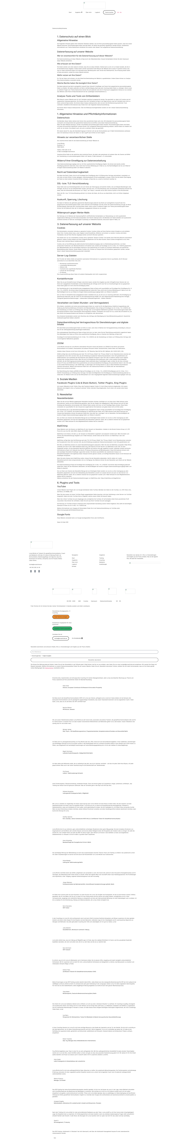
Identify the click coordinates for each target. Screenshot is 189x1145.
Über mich (88, 12)
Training (101, 558)
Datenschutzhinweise (106, 601)
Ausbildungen (103, 564)
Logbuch (97, 12)
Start (70, 12)
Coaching (102, 560)
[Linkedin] (35, 571)
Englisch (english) (47, 655)
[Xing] (39, 571)
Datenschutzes (49, 668)
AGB (79, 601)
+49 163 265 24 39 (34, 567)
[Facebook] (31, 571)
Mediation (102, 562)
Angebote (78, 12)
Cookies (85, 601)
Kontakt (74, 566)
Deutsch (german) (36, 655)
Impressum (94, 601)
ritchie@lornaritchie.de (35, 564)
